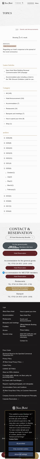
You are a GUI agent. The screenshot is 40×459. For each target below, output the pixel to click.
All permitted (21, 443)
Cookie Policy (13, 439)
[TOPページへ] (7, 3)
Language (18, 3)
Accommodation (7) (12, 103)
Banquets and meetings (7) (15, 113)
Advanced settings (21, 454)
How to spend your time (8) (15, 118)
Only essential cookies (20, 449)
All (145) (9, 93)
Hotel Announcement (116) (15, 98)
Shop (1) (9, 124)
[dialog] (20, 435)
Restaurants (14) (11, 108)
